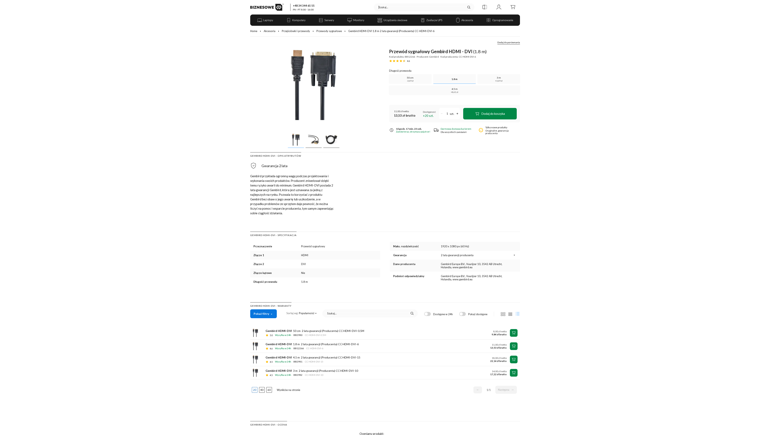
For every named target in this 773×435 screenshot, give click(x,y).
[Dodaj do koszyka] (514, 333)
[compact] (517, 314)
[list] (510, 314)
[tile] (503, 314)
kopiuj (305, 235)
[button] (485, 7)
